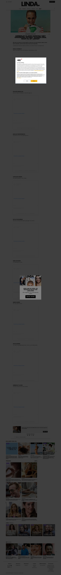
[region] (30, 70)
